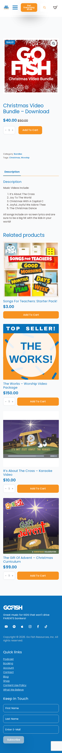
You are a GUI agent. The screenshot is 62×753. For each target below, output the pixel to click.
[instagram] (30, 627)
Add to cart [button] (31, 315)
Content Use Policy (14, 685)
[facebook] (38, 627)
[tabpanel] (31, 201)
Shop (6, 681)
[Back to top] (54, 745)
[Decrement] (5, 130)
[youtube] (6, 627)
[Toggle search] (44, 7)
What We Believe (13, 690)
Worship (25, 157)
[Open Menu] (15, 7)
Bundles (18, 154)
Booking (8, 663)
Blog (6, 676)
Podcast (8, 659)
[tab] (12, 172)
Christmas (14, 157)
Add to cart (30, 130)
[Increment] (12, 130)
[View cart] (55, 7)
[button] (53, 43)
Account (8, 668)
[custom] (14, 627)
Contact (8, 672)
